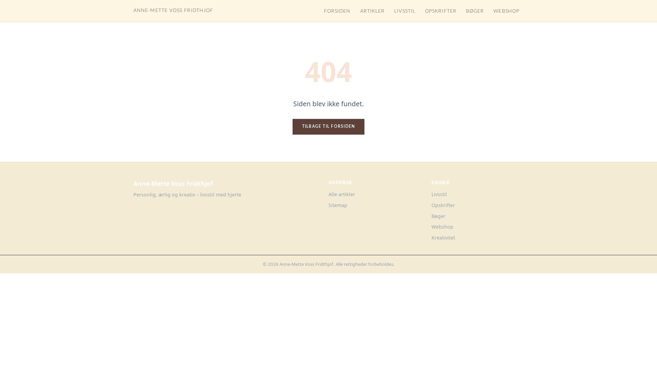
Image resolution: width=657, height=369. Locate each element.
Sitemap (337, 205)
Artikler (372, 11)
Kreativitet (443, 237)
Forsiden (337, 11)
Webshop (506, 11)
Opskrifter (440, 11)
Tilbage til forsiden (328, 126)
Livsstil (404, 11)
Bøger (475, 11)
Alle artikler (341, 194)
